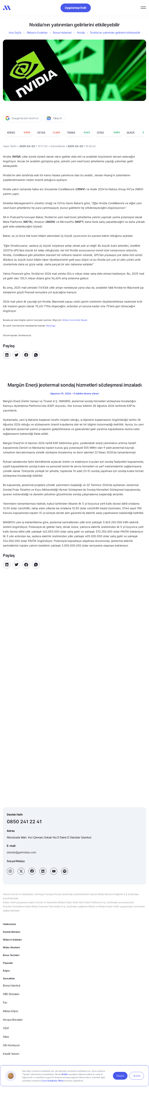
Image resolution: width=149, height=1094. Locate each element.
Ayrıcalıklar (9, 978)
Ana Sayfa (15, 32)
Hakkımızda (9, 924)
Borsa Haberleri (62, 32)
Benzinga (50, 325)
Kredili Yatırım (11, 1053)
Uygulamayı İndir (76, 7)
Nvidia (81, 32)
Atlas (6, 1036)
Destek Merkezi (11, 931)
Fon (5, 1002)
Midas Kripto (10, 1011)
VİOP (6, 1028)
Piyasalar (8, 962)
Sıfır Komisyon (11, 1045)
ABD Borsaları (11, 994)
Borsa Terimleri (11, 955)
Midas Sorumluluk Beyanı (74, 320)
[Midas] (7, 7)
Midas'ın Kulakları (12, 939)
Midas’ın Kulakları (37, 32)
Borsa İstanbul (11, 985)
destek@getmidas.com (21, 852)
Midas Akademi (11, 947)
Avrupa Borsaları (13, 1019)
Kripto (6, 970)
